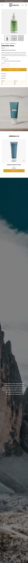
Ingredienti (3, 75)
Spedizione (3, 78)
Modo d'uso (3, 73)
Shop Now (14, 170)
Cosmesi (7, 43)
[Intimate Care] (7, 38)
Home (2, 43)
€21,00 (14, 168)
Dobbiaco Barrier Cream (14, 164)
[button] (23, 5)
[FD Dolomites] (14, 5)
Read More (3, 57)
